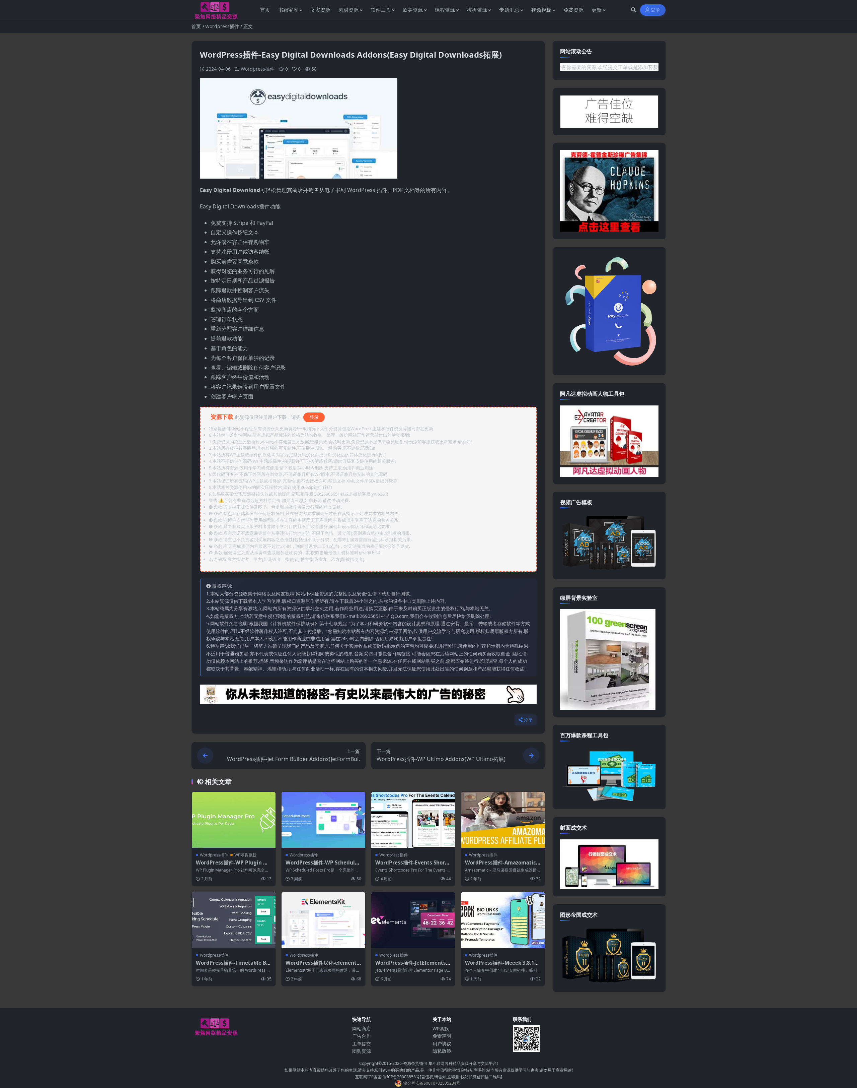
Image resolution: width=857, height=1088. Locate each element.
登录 (655, 9)
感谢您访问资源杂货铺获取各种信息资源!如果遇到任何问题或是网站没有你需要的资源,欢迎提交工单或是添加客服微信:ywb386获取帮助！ (599, 67)
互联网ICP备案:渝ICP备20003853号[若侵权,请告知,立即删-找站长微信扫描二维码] (428, 1077)
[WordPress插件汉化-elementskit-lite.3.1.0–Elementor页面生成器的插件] (323, 920)
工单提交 (361, 1043)
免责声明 (442, 1036)
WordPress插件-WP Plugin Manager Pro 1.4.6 (233, 866)
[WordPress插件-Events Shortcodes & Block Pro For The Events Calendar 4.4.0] (413, 820)
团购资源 (361, 1051)
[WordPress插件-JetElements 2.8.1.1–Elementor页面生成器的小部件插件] (413, 920)
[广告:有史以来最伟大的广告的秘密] (368, 696)
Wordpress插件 (222, 26)
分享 (528, 719)
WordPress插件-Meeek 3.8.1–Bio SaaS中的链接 (502, 966)
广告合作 (361, 1036)
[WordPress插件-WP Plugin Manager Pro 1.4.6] (234, 820)
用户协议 (442, 1043)
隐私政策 (442, 1051)
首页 (196, 26)
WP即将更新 (245, 855)
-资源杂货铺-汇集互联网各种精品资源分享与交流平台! (450, 1063)
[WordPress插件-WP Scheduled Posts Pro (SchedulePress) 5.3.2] (323, 820)
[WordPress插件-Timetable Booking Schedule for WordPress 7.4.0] (234, 920)
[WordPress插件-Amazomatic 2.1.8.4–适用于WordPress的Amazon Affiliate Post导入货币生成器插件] (503, 820)
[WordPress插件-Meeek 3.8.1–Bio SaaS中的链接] (503, 920)
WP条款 (441, 1028)
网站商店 (361, 1028)
